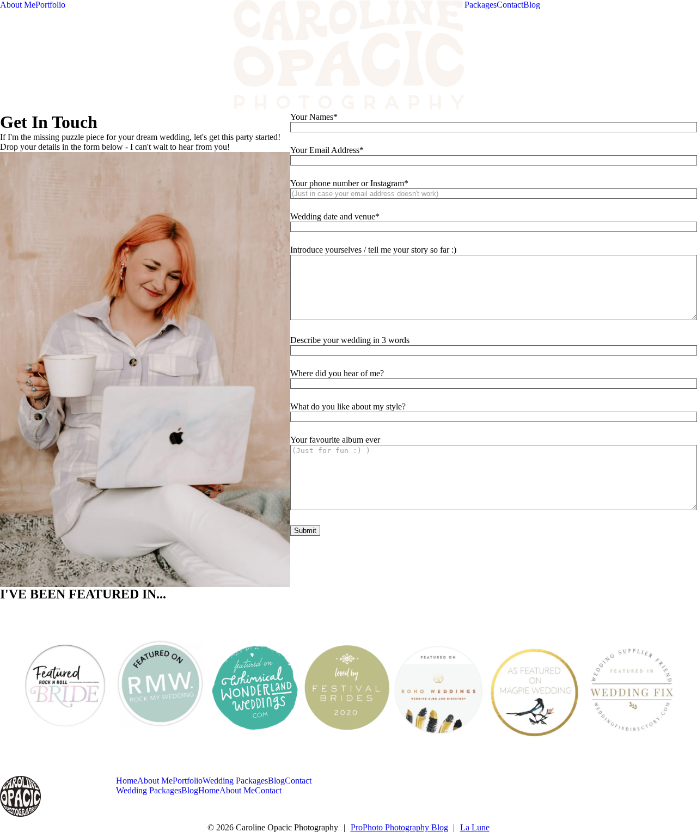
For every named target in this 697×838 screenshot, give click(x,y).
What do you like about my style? (348, 406)
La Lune (475, 827)
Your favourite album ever (335, 439)
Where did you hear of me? (337, 373)
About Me (17, 4)
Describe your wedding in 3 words (349, 340)
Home (126, 780)
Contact (510, 4)
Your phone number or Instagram (347, 183)
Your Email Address (324, 150)
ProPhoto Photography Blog (399, 827)
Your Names (311, 116)
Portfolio (50, 4)
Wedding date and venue (332, 216)
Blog (531, 4)
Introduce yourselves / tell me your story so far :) (373, 249)
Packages (480, 4)
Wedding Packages (235, 780)
